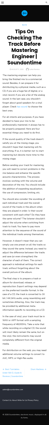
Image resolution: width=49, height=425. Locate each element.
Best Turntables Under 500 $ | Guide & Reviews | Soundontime (13, 373)
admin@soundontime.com (13, 389)
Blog (24, 25)
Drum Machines (37, 369)
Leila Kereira (34, 69)
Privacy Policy (33, 400)
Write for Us (22, 400)
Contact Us (7, 400)
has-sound (22, 106)
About (14, 400)
